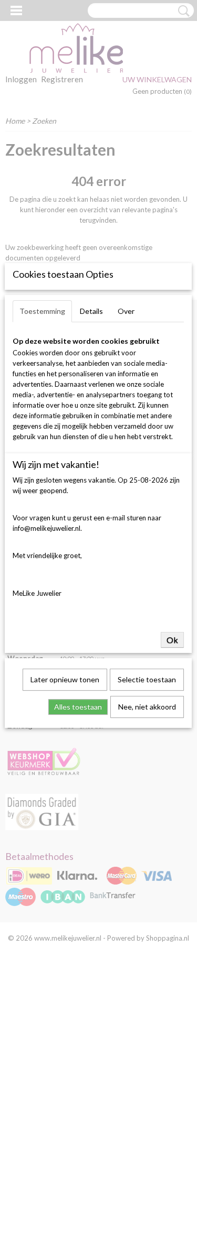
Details (91, 311)
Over (126, 311)
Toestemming (42, 311)
